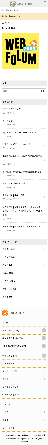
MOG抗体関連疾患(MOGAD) (14, 346)
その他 (7, 296)
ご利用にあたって (10, 386)
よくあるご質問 (9, 371)
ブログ (5, 419)
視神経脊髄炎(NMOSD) (12, 338)
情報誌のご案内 (9, 355)
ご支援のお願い (9, 363)
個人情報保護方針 (10, 394)
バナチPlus (10, 280)
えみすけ (9, 256)
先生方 (8, 272)
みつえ (7, 264)
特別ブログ (9, 288)
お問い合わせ (8, 427)
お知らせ (6, 412)
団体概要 (6, 404)
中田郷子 (9, 248)
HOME (5, 322)
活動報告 (6, 379)
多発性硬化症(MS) (10, 330)
